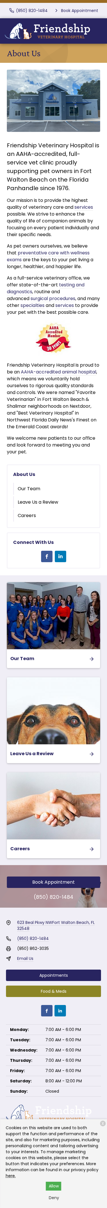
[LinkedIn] (60, 556)
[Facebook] (47, 556)
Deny (54, 1198)
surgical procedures (53, 298)
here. (11, 1176)
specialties (33, 305)
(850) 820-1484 (53, 897)
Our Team (29, 488)
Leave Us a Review (38, 502)
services (83, 207)
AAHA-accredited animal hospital (58, 372)
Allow (54, 1186)
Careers (27, 515)
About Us (24, 474)
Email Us (25, 958)
